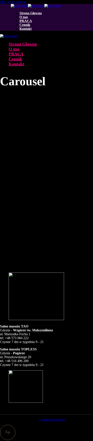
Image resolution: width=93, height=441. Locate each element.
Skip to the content (13, 2)
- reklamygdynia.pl (51, 419)
